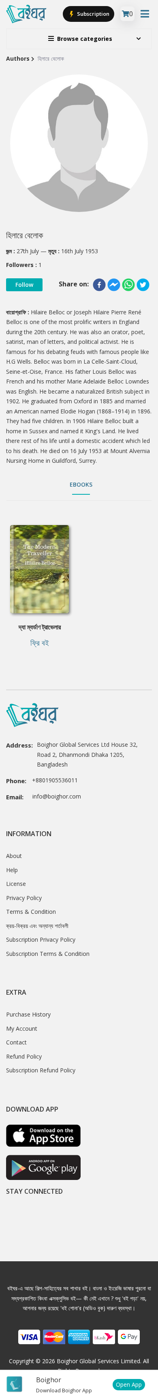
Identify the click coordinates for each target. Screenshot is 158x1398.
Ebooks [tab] (81, 484)
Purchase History (28, 1014)
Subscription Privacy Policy (40, 939)
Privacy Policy (24, 898)
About (14, 856)
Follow (24, 284)
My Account (21, 1028)
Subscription (92, 13)
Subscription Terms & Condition (48, 953)
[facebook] (99, 284)
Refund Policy (24, 1056)
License (16, 884)
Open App (129, 1384)
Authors (18, 58)
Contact (16, 1042)
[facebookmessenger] (113, 284)
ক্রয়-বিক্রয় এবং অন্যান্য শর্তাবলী (37, 926)
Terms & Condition (31, 911)
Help (12, 870)
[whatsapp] (128, 284)
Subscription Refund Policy (40, 1070)
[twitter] (143, 284)
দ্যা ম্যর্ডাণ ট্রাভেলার (40, 627)
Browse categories (84, 38)
